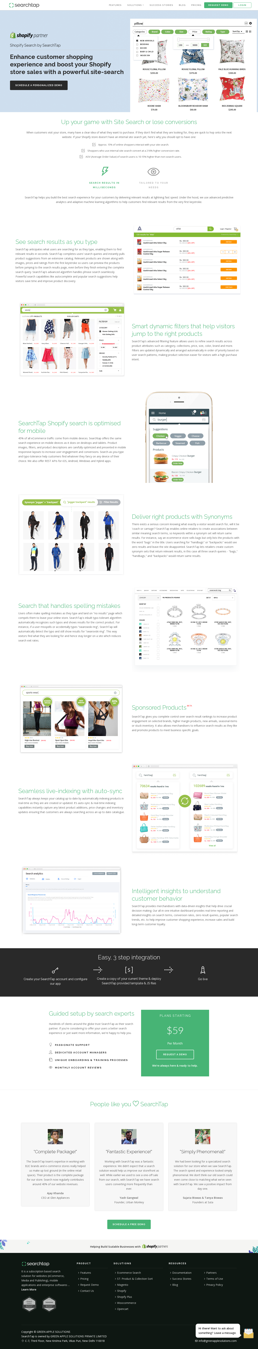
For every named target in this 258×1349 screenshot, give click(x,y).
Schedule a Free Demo (129, 1224)
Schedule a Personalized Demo (38, 85)
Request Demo (218, 5)
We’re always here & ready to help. (175, 1065)
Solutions (135, 5)
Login (242, 5)
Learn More (28, 1289)
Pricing (196, 5)
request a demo (175, 1054)
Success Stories (161, 5)
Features (115, 5)
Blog (182, 5)
